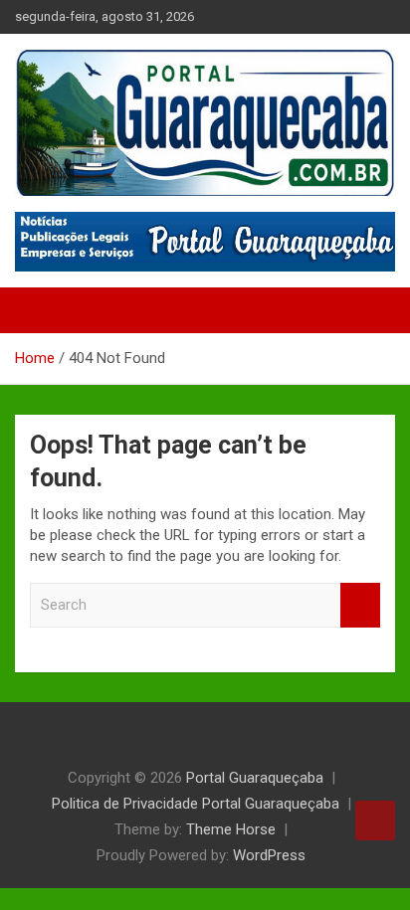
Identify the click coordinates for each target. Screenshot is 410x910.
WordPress (269, 855)
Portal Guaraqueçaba (254, 778)
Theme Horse (231, 829)
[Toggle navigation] (40, 310)
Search (360, 605)
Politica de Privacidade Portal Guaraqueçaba (195, 804)
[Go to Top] (375, 820)
